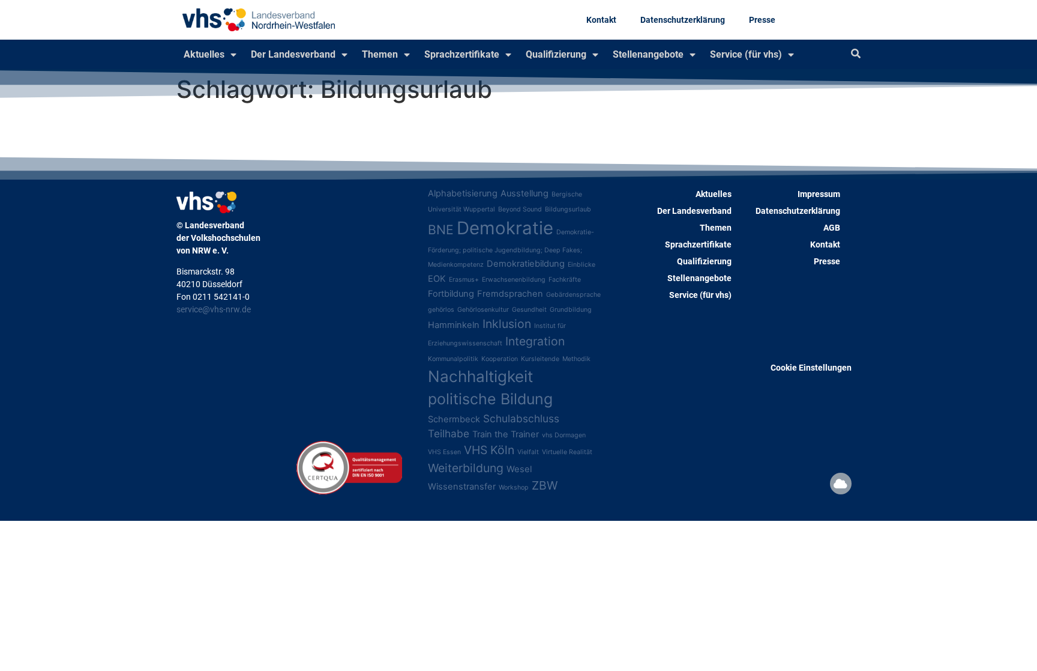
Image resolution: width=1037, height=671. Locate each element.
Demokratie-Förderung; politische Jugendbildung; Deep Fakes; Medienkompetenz (511, 248)
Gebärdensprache (573, 295)
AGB (831, 227)
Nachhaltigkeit (480, 376)
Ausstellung (524, 193)
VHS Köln (489, 450)
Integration (535, 341)
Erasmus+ (464, 280)
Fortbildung (451, 293)
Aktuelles (204, 54)
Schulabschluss (521, 418)
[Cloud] (841, 483)
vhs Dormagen (564, 435)
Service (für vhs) (746, 54)
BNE (441, 229)
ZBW (545, 485)
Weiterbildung (465, 468)
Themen (380, 54)
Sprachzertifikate (461, 54)
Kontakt (601, 20)
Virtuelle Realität (567, 452)
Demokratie (505, 227)
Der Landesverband (293, 54)
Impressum (819, 194)
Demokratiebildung (526, 263)
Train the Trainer (505, 434)
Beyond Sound (520, 209)
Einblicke (581, 265)
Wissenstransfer (462, 486)
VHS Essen (444, 452)
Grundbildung (571, 310)
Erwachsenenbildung (514, 280)
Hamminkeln (453, 325)
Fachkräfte (565, 280)
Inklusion (506, 324)
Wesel (519, 469)
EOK (437, 278)
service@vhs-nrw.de (213, 309)
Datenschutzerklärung (682, 20)
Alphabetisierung (462, 193)
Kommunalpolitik (453, 359)
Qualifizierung (556, 54)
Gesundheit (529, 310)
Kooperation (499, 359)
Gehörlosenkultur (483, 310)
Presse (762, 20)
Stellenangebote (648, 54)
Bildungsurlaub (568, 209)
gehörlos (441, 310)
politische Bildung (490, 399)
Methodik (576, 359)
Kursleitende (540, 359)
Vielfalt (528, 452)
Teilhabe (448, 433)
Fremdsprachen (510, 293)
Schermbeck (454, 419)
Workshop (514, 487)
